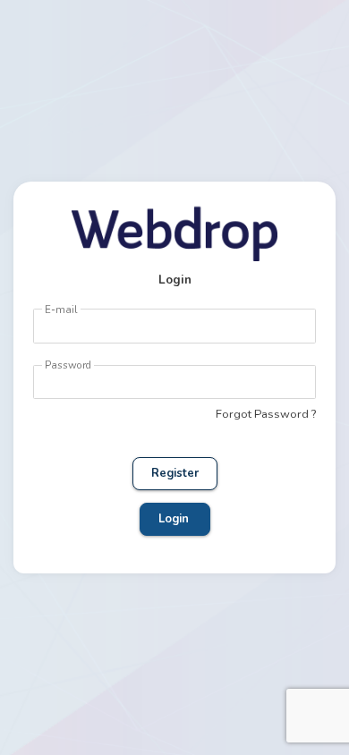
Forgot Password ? (266, 414)
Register (175, 473)
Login (175, 519)
